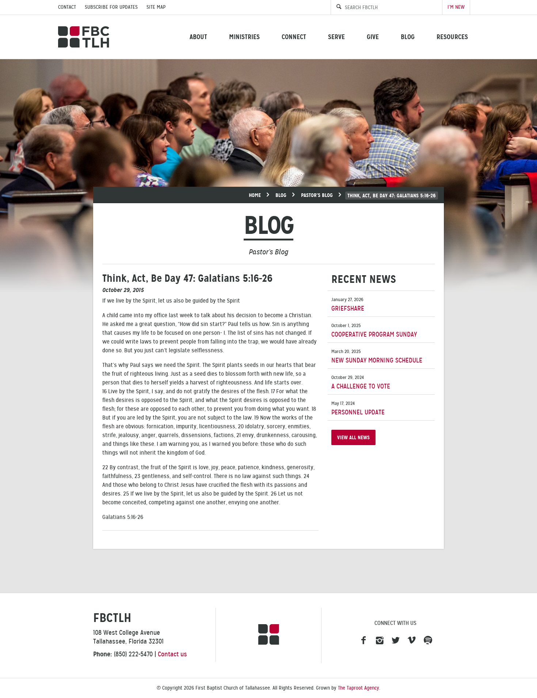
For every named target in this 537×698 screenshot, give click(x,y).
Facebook (363, 640)
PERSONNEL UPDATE (358, 408)
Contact (67, 7)
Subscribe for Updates (111, 7)
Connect (294, 37)
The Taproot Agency (358, 688)
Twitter (395, 640)
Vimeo (411, 640)
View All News (353, 437)
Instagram (379, 640)
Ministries (244, 37)
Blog (408, 37)
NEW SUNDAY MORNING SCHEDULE (376, 356)
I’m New (456, 7)
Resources (452, 37)
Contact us (172, 654)
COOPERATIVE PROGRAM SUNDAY (374, 330)
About (198, 37)
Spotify (427, 640)
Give (373, 37)
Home (255, 195)
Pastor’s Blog (317, 195)
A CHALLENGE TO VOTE (360, 382)
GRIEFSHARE (347, 304)
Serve (336, 37)
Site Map (155, 7)
